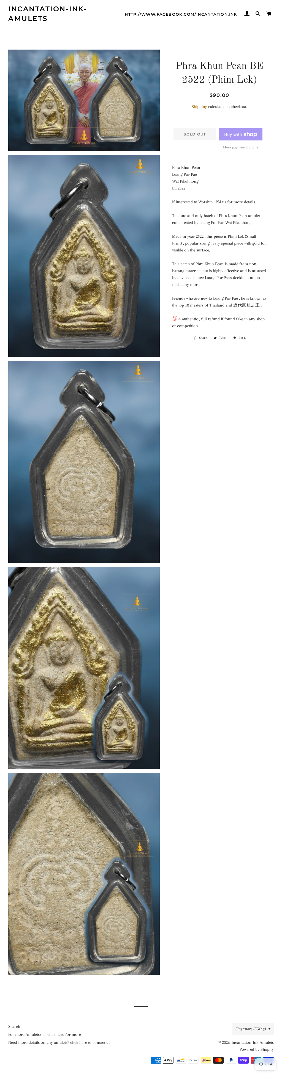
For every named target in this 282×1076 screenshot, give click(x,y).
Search (14, 1026)
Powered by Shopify (257, 1049)
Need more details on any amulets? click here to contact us (59, 1042)
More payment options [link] (240, 147)
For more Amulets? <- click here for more (44, 1034)
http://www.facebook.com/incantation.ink (181, 14)
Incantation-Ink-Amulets (47, 14)
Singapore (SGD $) (250, 1028)
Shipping (199, 106)
